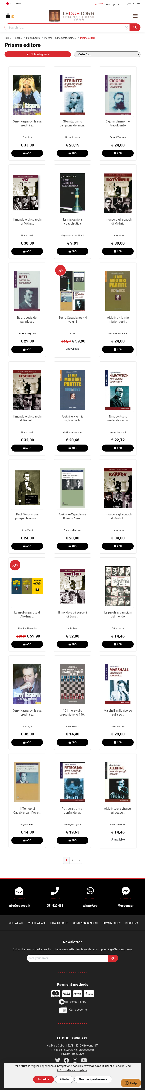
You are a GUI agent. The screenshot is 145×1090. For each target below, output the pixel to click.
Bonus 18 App (78, 1001)
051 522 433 (134, 4)
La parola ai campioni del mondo (118, 614)
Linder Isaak (27, 235)
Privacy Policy (111, 923)
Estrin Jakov (118, 628)
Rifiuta (64, 1079)
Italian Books (33, 38)
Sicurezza (131, 923)
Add (28, 153)
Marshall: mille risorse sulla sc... (118, 712)
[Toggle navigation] (135, 16)
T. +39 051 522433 (62, 1049)
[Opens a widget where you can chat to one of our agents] (130, 1083)
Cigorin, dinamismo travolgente (118, 123)
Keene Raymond (118, 432)
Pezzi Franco (72, 726)
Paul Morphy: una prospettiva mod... (27, 516)
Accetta (43, 1079)
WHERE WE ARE (37, 923)
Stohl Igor (27, 137)
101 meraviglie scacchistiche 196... (72, 712)
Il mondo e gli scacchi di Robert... (27, 418)
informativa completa (72, 1070)
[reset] (126, 28)
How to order (59, 923)
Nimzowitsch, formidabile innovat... (117, 418)
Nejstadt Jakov (72, 137)
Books (18, 38)
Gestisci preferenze (93, 1079)
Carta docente (78, 1009)
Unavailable (72, 348)
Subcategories (39, 54)
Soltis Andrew (117, 726)
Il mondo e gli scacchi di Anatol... (117, 516)
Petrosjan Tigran (72, 824)
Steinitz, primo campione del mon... (73, 123)
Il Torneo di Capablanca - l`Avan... (27, 810)
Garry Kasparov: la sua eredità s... (27, 123)
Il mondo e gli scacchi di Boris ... (72, 614)
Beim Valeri (27, 530)
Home (8, 38)
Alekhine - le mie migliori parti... (118, 319)
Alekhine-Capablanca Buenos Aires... (72, 516)
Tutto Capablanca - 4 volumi (73, 319)
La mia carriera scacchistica (72, 221)
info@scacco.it (116, 5)
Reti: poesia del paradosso (27, 319)
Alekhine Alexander (117, 333)
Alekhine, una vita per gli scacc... (118, 810)
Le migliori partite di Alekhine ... (27, 614)
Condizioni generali (85, 923)
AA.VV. (72, 333)
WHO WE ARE (16, 923)
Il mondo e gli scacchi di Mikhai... (27, 221)
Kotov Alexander (118, 824)
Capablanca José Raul (72, 235)
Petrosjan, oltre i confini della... (72, 810)
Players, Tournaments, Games (60, 38)
